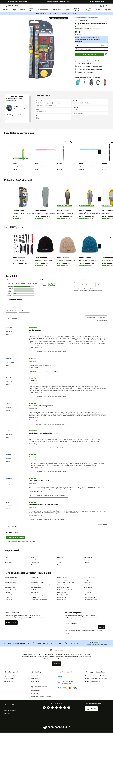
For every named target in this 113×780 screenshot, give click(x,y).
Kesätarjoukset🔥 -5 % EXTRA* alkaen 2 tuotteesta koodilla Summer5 (56, 13)
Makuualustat (9, 595)
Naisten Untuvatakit (11, 577)
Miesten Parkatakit (10, 587)
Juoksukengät (35, 590)
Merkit (98, 9)
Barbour (33, 565)
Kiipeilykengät (35, 592)
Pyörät (67, 9)
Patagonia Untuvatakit (90, 599)
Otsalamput (8, 597)
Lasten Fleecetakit (62, 580)
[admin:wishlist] (106, 54)
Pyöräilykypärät (35, 597)
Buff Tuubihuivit (88, 595)
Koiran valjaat (88, 585)
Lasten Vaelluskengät (37, 595)
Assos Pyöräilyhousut (90, 577)
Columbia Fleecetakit (63, 592)
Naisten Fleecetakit (10, 582)
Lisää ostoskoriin (89, 54)
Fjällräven (60, 555)
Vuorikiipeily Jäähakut (37, 582)
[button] (39, 49)
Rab (6, 560)
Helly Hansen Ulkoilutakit (64, 590)
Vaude (59, 562)
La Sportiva (8, 562)
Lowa (6, 565)
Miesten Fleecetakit (11, 590)
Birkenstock (87, 562)
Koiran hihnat (88, 587)
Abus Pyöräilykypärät (90, 597)
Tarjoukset (107, 9)
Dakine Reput (61, 599)
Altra (32, 555)
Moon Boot (34, 560)
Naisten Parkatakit (10, 580)
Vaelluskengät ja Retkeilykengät (40, 585)
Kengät (14, 9)
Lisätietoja (78, 41)
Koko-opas (104, 45)
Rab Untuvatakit (88, 582)
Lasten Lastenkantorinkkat (39, 599)
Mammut (60, 565)
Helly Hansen (35, 562)
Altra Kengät (87, 592)
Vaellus (22, 9)
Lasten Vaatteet (62, 577)
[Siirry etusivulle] (76, 17)
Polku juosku (31, 9)
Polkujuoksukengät (36, 587)
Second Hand (90, 9)
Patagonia (8, 555)
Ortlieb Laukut (88, 590)
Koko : (77, 45)
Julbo (85, 555)
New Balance (88, 557)
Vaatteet (5, 9)
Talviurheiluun (57, 9)
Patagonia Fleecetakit (64, 585)
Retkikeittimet (35, 577)
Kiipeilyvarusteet (43, 9)
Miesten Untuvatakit (11, 585)
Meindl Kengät (61, 597)
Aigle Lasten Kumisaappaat (65, 582)
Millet (32, 557)
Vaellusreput (35, 580)
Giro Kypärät (87, 580)
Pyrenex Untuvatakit (63, 587)
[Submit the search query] (96, 6)
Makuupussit (8, 599)
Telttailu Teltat (9, 592)
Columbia (60, 557)
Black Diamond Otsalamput (65, 595)
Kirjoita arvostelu (95, 28)
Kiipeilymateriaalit (92, 17)
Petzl (85, 565)
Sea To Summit (82, 21)
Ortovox (7, 557)
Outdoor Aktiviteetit (77, 9)
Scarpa (59, 560)
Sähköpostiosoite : (71, 623)
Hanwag (86, 560)
